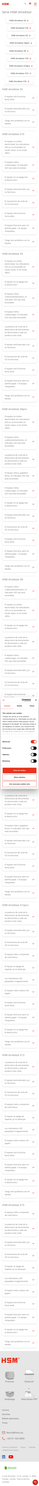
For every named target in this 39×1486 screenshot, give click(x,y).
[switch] (34, 748)
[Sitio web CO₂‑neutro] (10, 1468)
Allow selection (19, 777)
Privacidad (32, 1447)
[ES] (30, 3)
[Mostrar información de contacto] (35, 1482)
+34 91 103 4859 (15, 1438)
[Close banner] (36, 700)
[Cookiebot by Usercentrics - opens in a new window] (23, 700)
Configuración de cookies (10, 1450)
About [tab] (32, 706)
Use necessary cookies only (19, 784)
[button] (25, 3)
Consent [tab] (7, 706)
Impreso (23, 1447)
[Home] (6, 3)
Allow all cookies (19, 770)
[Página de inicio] (10, 1360)
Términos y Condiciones (10, 1447)
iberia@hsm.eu (14, 1432)
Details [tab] (19, 706)
